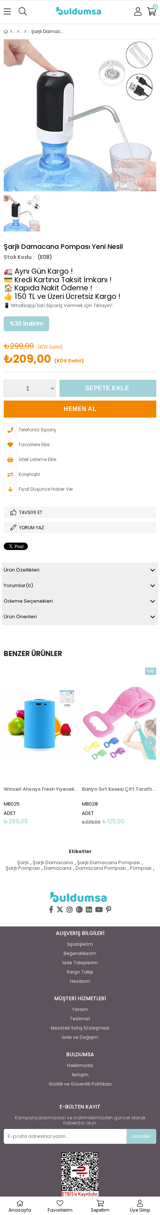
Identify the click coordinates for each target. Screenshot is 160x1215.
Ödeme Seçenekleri (28, 601)
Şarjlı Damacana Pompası (108, 863)
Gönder (141, 1136)
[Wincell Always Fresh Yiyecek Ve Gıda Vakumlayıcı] (41, 723)
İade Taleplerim (80, 962)
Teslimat (80, 1018)
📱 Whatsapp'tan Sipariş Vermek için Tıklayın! (58, 305)
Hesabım (80, 981)
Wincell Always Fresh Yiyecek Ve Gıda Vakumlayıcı (41, 789)
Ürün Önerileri (20, 616)
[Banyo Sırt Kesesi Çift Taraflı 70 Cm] (119, 723)
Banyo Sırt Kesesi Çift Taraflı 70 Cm (119, 789)
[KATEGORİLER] (18, 31)
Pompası (140, 868)
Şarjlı (23, 863)
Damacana (57, 868)
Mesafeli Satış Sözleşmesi (80, 1028)
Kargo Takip (80, 972)
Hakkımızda (80, 1065)
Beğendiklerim (80, 953)
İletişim (80, 1074)
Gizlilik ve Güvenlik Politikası (80, 1084)
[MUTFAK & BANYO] (25, 31)
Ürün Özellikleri (21, 569)
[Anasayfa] (11, 31)
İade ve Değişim (80, 1037)
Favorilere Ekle (41, 746)
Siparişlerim (80, 944)
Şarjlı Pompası (23, 868)
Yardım (80, 1009)
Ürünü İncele (56, 746)
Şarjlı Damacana (53, 863)
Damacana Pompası (101, 868)
